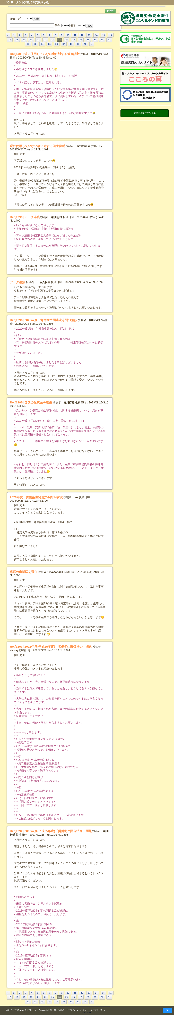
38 (71, 44)
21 (38, 39)
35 (49, 44)
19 (24, 39)
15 (103, 35)
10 (68, 35)
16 (110, 35)
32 (28, 44)
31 (109, 39)
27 (81, 39)
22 (45, 39)
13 (89, 35)
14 (96, 35)
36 (56, 44)
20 (31, 39)
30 (102, 39)
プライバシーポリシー (78, 1010)
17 (9, 39)
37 (64, 44)
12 (82, 35)
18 (17, 39)
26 (73, 39)
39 (78, 44)
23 (52, 39)
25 (66, 39)
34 (42, 44)
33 (35, 44)
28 (88, 39)
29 (95, 39)
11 (75, 35)
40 (85, 44)
